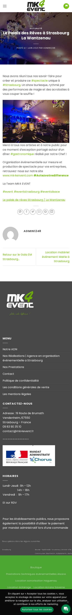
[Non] (67, 603)
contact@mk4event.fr (18, 431)
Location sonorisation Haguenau (36, 580)
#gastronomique (22, 154)
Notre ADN (10, 349)
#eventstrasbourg (26, 192)
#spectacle (39, 81)
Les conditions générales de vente (26, 387)
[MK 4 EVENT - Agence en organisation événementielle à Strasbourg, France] (36, 6)
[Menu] (5, 6)
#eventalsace (50, 192)
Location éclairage (19, 587)
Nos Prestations (13, 367)
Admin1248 (49, 48)
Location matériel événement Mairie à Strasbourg (55, 256)
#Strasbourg (11, 85)
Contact (8, 374)
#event (8, 192)
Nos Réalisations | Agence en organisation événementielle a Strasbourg (31, 358)
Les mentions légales (17, 394)
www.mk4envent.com (18, 175)
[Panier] (66, 6)
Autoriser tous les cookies (37, 609)
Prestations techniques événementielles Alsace (36, 574)
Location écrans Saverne (49, 587)
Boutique (36, 567)
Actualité (36, 28)
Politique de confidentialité (21, 381)
